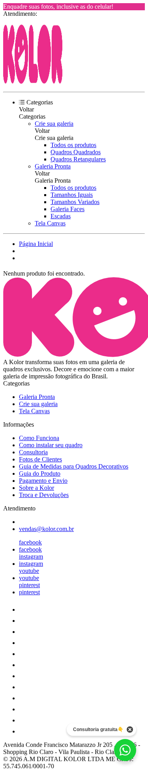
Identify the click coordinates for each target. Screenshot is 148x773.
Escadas (61, 216)
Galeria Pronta (53, 166)
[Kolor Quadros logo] (32, 81)
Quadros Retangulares (78, 159)
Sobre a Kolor (36, 487)
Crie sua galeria (54, 123)
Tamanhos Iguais (72, 194)
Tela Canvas (50, 223)
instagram (31, 556)
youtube (29, 570)
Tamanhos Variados (75, 201)
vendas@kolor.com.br (46, 528)
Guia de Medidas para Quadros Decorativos (73, 466)
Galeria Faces (67, 209)
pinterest (29, 585)
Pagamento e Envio (43, 480)
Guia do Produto (39, 473)
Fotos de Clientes (40, 459)
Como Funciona (39, 438)
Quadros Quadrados (76, 152)
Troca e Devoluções (44, 494)
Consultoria (33, 452)
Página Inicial (36, 243)
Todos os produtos (73, 145)
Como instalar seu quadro (50, 445)
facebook (30, 542)
